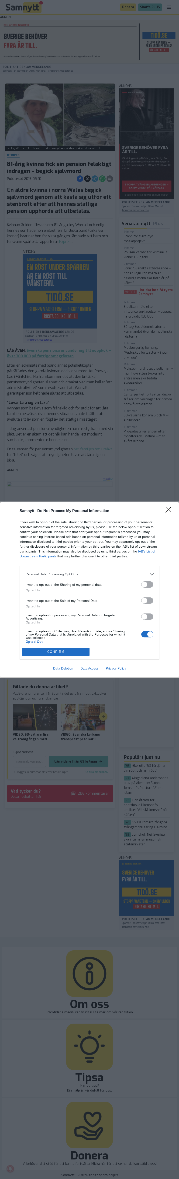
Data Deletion (63, 668)
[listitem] (89, 574)
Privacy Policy (116, 668)
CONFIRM (56, 651)
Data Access (89, 668)
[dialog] (89, 589)
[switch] (147, 584)
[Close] (169, 511)
